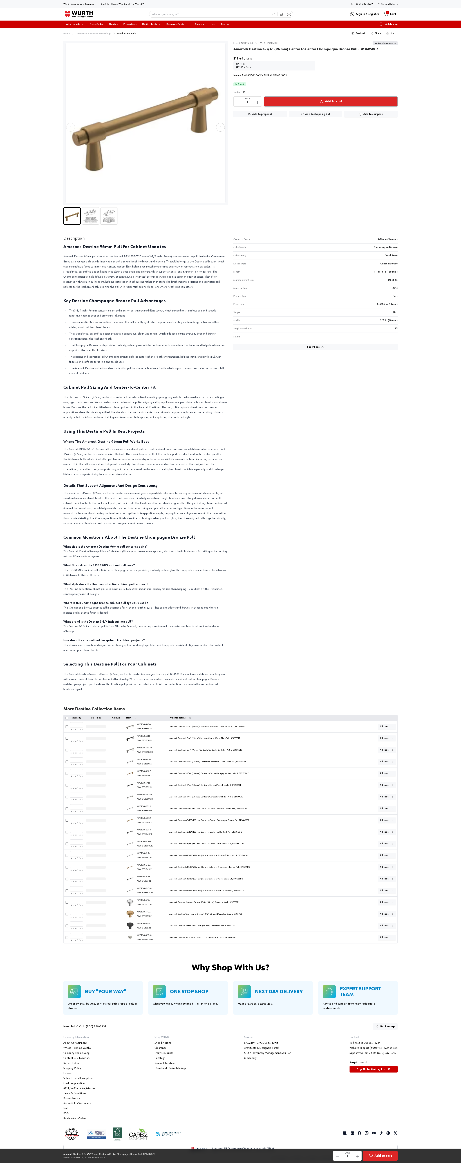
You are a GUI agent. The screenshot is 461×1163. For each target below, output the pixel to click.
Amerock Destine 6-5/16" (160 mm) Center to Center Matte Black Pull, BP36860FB (205, 832)
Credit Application (74, 1083)
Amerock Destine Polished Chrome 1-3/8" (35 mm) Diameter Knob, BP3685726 (204, 902)
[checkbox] (360, 114)
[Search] (274, 14)
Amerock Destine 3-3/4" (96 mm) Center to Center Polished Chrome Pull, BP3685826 (207, 727)
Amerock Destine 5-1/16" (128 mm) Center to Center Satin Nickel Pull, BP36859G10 (206, 797)
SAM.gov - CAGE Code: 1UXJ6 (261, 1043)
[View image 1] (145, 122)
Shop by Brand (163, 1043)
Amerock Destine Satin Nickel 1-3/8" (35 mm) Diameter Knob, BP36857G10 (202, 937)
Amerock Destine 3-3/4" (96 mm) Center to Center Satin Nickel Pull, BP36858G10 (205, 750)
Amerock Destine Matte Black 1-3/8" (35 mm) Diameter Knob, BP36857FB (201, 926)
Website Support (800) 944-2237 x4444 (374, 1048)
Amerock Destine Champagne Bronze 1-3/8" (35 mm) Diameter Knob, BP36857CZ (205, 914)
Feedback (361, 33)
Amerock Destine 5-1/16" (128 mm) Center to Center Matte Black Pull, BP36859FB (205, 785)
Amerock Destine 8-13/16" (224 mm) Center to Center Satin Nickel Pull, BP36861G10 (206, 891)
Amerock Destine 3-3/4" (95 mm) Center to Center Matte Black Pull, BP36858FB (204, 738)
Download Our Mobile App (170, 1068)
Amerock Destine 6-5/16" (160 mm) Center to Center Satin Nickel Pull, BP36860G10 (206, 844)
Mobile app (391, 24)
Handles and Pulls (126, 33)
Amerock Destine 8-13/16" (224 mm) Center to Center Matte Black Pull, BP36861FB (206, 879)
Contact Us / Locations (77, 1058)
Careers (199, 24)
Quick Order (96, 24)
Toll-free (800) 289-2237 (365, 1043)
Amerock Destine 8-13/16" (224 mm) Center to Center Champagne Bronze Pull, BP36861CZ (209, 867)
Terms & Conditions (74, 1093)
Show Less (313, 347)
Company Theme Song (76, 1053)
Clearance (161, 1048)
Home (66, 33)
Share (378, 33)
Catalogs (160, 1058)
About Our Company (75, 1043)
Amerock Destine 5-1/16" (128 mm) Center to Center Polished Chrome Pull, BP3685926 (207, 762)
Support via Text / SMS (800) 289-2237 (373, 1053)
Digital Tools (149, 24)
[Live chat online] (452, 1139)
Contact (225, 24)
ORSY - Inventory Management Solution (267, 1053)
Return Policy (71, 1063)
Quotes (113, 24)
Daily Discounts (164, 1053)
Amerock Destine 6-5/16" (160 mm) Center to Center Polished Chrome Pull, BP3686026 (208, 809)
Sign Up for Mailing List (371, 1069)
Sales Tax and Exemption (78, 1078)
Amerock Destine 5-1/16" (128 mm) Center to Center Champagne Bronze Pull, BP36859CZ (209, 773)
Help (212, 24)
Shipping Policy (72, 1068)
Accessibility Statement (77, 1103)
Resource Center (175, 24)
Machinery (250, 1058)
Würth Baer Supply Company (79, 4)
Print (392, 33)
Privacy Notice (71, 1098)
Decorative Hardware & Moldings (93, 33)
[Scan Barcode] (289, 14)
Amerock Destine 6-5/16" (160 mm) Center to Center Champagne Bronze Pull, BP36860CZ (209, 820)
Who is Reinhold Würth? (77, 1048)
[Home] (78, 14)
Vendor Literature (165, 1063)
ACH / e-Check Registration (79, 1088)
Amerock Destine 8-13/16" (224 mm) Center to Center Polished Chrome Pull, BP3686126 (208, 855)
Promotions (129, 24)
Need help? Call (84, 1026)
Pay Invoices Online (74, 1118)
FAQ (66, 1113)
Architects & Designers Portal (261, 1048)
